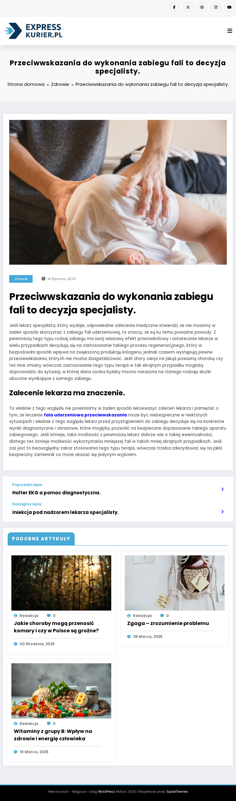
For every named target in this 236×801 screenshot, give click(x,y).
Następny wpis (26, 504)
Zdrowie (21, 279)
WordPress (106, 791)
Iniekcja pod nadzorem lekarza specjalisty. (65, 512)
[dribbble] (201, 7)
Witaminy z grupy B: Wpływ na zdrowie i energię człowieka (53, 735)
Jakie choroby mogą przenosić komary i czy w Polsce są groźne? (56, 627)
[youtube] (229, 7)
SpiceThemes (177, 791)
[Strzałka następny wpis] (222, 511)
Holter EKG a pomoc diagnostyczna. (56, 492)
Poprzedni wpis (27, 485)
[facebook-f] (174, 7)
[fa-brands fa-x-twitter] (188, 7)
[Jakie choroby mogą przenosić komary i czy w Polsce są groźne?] (61, 582)
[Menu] (230, 30)
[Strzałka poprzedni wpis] (222, 489)
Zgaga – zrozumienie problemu (168, 623)
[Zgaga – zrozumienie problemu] (175, 582)
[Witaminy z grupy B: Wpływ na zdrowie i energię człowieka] (61, 690)
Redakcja (29, 615)
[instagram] (215, 7)
